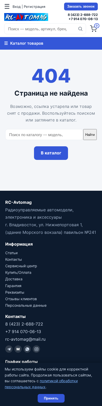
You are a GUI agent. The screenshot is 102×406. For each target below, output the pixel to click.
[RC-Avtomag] (26, 17)
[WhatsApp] (27, 349)
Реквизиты (14, 292)
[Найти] (80, 28)
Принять (51, 398)
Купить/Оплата (18, 272)
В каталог (51, 152)
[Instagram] (36, 349)
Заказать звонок (81, 6)
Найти (90, 135)
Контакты (13, 259)
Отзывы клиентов (21, 299)
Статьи (11, 253)
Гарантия (13, 285)
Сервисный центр (21, 266)
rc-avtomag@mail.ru (25, 339)
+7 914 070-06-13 (83, 19)
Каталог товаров (23, 43)
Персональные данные (26, 305)
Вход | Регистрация (29, 6)
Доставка (13, 279)
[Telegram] (9, 349)
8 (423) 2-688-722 (83, 15)
